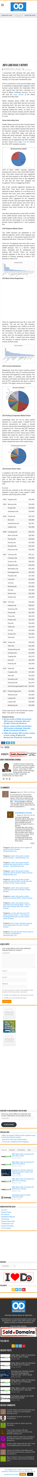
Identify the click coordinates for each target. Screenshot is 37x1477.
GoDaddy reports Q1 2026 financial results (21, 1196)
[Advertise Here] (18, 15)
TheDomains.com (7, 1223)
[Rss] (13, 1289)
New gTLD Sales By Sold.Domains (14, 1139)
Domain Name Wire (8, 1221)
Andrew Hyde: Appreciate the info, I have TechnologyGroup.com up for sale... (21, 1444)
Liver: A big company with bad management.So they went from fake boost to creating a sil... (19, 1432)
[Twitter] (16, 1289)
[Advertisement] (18, 40)
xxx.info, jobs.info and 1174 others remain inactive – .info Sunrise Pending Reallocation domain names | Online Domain (16, 915)
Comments (21, 1150)
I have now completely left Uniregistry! (15, 1142)
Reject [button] (30, 1474)
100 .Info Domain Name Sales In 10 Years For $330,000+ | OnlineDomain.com (18, 933)
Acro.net (4, 1210)
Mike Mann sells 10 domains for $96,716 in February (23, 1180)
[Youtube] (23, 1289)
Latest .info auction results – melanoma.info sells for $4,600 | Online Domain (16, 889)
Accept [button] (23, 1474)
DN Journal (5, 1214)
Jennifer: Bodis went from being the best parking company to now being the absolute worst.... (21, 1411)
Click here (26, 142)
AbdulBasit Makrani (8, 1217)
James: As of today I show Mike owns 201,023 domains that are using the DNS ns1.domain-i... (21, 1452)
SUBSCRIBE (9, 1125)
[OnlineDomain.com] (18, 6)
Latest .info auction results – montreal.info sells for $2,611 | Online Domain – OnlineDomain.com (16, 864)
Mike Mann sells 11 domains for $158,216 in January (23, 1188)
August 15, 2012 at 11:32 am (26, 815)
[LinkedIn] (20, 1289)
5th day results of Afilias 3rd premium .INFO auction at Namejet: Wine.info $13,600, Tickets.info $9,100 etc (17, 721)
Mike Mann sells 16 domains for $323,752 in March (23, 1163)
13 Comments (28, 69)
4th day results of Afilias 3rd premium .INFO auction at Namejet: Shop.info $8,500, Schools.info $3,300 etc (17, 728)
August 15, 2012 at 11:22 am (26, 792)
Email (4, 977)
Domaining (5, 1219)
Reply (32, 809)
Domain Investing (7, 1226)
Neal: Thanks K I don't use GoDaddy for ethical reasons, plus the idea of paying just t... (20, 1458)
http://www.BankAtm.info (18, 800)
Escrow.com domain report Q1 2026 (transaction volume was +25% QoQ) (22, 1171)
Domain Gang (6, 1212)
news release (18, 94)
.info (7, 747)
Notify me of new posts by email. (15, 998)
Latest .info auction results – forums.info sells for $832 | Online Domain (17, 897)
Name (4, 971)
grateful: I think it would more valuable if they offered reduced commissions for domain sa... (20, 1438)
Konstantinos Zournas (9, 68)
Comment (6, 953)
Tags (29, 1150)
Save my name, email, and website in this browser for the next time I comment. (17, 991)
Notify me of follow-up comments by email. (19, 995)
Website (5, 984)
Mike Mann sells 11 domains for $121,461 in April (23, 1155)
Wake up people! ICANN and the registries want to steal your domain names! (18, 1136)
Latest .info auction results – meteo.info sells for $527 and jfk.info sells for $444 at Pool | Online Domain (17, 881)
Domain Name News (9, 69)
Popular (12, 1150)
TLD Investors (6, 1228)
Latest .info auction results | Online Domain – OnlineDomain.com (16, 857)
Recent (4, 1150)
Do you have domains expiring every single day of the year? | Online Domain (17, 925)
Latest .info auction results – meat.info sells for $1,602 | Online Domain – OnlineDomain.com (18, 872)
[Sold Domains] (18, 754)
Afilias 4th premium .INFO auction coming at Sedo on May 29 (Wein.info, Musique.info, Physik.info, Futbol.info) (19, 735)
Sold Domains (17, 69)
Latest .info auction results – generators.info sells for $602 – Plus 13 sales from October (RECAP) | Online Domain (16, 905)
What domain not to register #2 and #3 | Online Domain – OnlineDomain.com (17, 849)
